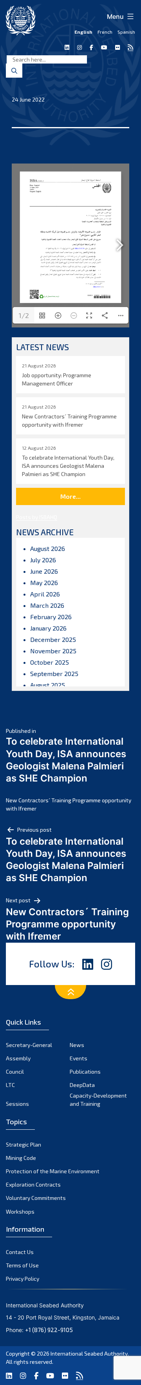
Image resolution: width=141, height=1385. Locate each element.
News (77, 1044)
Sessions (17, 1103)
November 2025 (53, 650)
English (83, 32)
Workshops (20, 1211)
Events (78, 1058)
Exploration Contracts (33, 1184)
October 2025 (49, 662)
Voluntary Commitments (36, 1197)
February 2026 (51, 616)
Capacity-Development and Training (98, 1099)
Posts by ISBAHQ (36, 517)
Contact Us (20, 1252)
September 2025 (54, 673)
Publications (85, 1071)
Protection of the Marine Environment (52, 1171)
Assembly (18, 1058)
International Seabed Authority (89, 1353)
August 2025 (47, 685)
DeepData (82, 1084)
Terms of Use (22, 1265)
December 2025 (53, 639)
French (105, 32)
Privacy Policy (22, 1278)
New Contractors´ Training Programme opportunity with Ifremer (68, 804)
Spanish (126, 32)
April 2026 (45, 594)
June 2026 (44, 571)
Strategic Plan (23, 1144)
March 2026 (47, 605)
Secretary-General (29, 1044)
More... (70, 496)
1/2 (23, 315)
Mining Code (21, 1157)
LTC (10, 1084)
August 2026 (47, 548)
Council (15, 1071)
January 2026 (48, 628)
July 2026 (43, 559)
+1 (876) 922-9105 (49, 1329)
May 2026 (44, 582)
